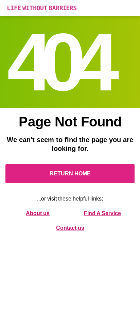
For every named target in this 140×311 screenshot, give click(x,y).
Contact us (70, 228)
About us (38, 213)
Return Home (70, 173)
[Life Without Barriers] (70, 8)
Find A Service (102, 213)
